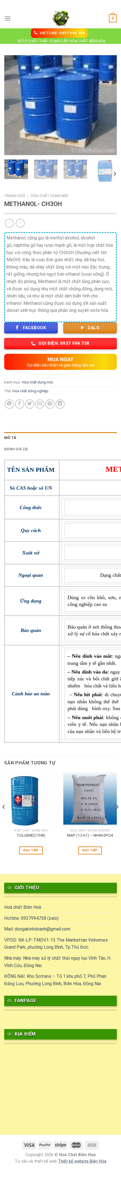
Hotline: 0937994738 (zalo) (31, 918)
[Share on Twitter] (29, 404)
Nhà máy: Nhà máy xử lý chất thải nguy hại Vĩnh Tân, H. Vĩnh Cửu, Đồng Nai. (57, 961)
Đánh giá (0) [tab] (16, 449)
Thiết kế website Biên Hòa (82, 1161)
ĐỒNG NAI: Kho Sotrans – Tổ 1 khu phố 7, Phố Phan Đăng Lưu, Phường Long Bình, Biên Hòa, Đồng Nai (55, 980)
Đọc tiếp (31, 850)
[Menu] (7, 18)
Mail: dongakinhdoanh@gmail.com (37, 929)
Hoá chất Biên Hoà (22, 907)
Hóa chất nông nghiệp (30, 391)
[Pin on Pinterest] (50, 404)
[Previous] (13, 105)
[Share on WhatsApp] (9, 404)
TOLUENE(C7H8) (31, 835)
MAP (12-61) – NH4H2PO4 (90, 835)
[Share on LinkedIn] (60, 404)
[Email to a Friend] (39, 404)
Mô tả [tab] (10, 438)
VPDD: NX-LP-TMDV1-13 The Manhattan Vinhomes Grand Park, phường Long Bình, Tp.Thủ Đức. (56, 943)
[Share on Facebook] (19, 404)
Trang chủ (14, 195)
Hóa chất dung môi (49, 195)
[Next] (107, 105)
